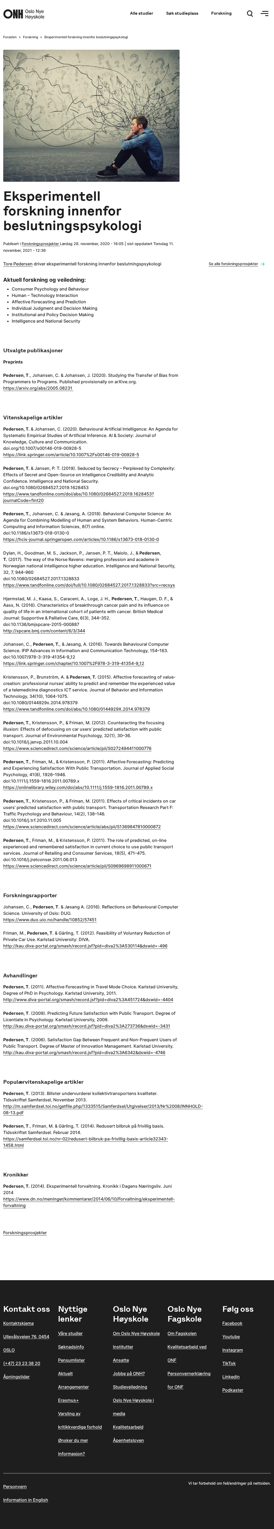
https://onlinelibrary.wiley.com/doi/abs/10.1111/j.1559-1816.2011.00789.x (78, 787)
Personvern (15, 1486)
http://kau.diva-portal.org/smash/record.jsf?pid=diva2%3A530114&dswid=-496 (85, 946)
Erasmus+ (68, 1400)
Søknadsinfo (71, 1346)
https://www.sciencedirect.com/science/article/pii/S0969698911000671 (77, 866)
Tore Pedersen (18, 263)
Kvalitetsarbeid (128, 1427)
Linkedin (231, 1376)
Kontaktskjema (18, 1323)
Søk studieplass (182, 13)
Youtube (231, 1336)
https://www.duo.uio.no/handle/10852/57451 (50, 919)
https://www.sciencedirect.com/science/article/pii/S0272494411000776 (77, 748)
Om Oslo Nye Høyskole (136, 1333)
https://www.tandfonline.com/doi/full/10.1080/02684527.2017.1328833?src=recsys (89, 585)
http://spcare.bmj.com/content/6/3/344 (44, 630)
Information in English (25, 1500)
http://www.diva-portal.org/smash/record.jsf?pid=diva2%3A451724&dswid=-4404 (88, 999)
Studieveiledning (130, 1386)
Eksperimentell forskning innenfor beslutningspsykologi (86, 37)
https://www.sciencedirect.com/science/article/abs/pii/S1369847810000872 (82, 826)
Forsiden (10, 37)
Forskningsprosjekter (41, 243)
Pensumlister (71, 1360)
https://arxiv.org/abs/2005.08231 (38, 388)
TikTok (229, 1363)
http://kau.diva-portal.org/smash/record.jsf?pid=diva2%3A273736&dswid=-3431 (86, 1026)
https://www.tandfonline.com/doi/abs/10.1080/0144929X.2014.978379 (76, 709)
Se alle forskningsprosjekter (233, 263)
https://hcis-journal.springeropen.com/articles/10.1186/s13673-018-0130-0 (81, 539)
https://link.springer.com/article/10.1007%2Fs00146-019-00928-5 (71, 454)
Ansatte (121, 1360)
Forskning (221, 13)
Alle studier (141, 13)
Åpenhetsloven (128, 1440)
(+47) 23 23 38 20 (21, 1363)
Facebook (232, 1323)
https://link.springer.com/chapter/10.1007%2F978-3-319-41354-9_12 (73, 663)
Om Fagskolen (182, 1333)
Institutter (123, 1346)
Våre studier (70, 1333)
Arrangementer (73, 1386)
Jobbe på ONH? (129, 1373)
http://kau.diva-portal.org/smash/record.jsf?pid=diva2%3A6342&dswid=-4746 (84, 1052)
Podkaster (232, 1390)
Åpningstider (16, 1376)
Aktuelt (65, 1373)
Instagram (232, 1350)
